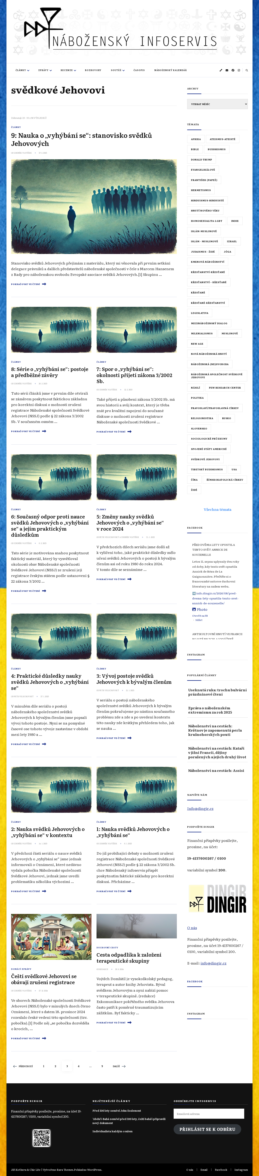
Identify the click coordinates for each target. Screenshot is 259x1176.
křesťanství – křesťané (209, 282)
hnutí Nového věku (205, 210)
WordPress (94, 1170)
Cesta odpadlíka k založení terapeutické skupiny (129, 957)
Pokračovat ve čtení (25, 284)
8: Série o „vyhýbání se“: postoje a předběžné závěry (49, 371)
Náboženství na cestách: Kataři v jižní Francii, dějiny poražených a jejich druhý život (217, 752)
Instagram (241, 1170)
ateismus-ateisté (223, 139)
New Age (197, 343)
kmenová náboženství (207, 261)
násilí (195, 387)
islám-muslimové (204, 231)
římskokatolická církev (225, 479)
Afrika (196, 139)
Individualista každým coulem (112, 1131)
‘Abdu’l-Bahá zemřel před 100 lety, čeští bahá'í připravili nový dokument (129, 1121)
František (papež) (204, 180)
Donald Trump (201, 159)
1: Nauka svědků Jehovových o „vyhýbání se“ (133, 831)
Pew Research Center (225, 387)
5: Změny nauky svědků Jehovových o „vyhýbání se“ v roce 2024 (130, 522)
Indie (235, 220)
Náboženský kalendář (170, 70)
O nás (192, 927)
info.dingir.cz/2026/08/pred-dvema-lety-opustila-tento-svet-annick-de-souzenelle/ (215, 598)
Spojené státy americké (209, 448)
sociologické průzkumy (209, 438)
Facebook (195, 981)
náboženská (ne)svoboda (210, 364)
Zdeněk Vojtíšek (23, 152)
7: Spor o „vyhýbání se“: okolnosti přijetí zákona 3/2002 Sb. (134, 375)
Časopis (139, 70)
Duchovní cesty (107, 947)
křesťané (198, 292)
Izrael (232, 241)
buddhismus (217, 149)
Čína (194, 479)
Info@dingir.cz (200, 808)
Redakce (103, 969)
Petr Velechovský (109, 537)
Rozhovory (93, 70)
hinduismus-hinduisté (207, 200)
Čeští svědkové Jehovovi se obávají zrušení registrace (43, 979)
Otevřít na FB (200, 615)
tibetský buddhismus (207, 469)
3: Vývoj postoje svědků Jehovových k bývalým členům (134, 678)
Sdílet (198, 620)
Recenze (67, 70)
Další (116, 1066)
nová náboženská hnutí (209, 353)
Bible (195, 149)
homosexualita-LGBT (206, 220)
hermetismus (201, 190)
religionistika (202, 418)
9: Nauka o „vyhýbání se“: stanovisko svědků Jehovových (81, 139)
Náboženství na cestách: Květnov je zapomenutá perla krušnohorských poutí (215, 730)
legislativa (199, 312)
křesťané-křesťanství (208, 302)
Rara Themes (65, 1170)
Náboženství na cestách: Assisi (216, 770)
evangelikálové (203, 169)
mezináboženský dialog (209, 323)
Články (21, 70)
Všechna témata (217, 509)
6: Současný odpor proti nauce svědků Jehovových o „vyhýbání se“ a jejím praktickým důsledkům (50, 525)
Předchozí (26, 1066)
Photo (202, 609)
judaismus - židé (203, 251)
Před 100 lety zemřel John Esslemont (116, 1110)
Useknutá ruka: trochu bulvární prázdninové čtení (217, 692)
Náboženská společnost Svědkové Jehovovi (217, 376)
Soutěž (116, 70)
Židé (194, 489)
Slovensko (199, 428)
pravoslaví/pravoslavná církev (215, 408)
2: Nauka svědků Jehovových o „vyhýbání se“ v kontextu (48, 831)
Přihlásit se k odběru (207, 1129)
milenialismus (202, 333)
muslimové (230, 333)
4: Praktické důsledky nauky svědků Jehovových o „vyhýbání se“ (50, 681)
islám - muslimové (204, 241)
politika (197, 397)
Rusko (226, 418)
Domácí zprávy (21, 969)
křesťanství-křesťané (208, 272)
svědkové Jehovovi (205, 459)
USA (234, 469)
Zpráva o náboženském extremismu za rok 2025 (210, 710)
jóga (227, 251)
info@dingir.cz (213, 963)
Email (204, 1170)
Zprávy (43, 70)
